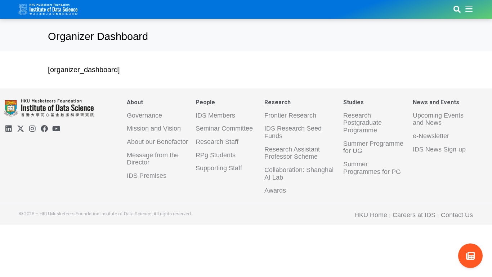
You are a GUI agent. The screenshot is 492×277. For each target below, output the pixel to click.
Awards (275, 190)
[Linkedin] (9, 129)
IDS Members (215, 115)
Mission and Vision (154, 128)
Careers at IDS (414, 215)
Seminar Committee (224, 128)
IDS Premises (146, 175)
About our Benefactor (157, 141)
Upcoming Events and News (438, 119)
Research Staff (217, 141)
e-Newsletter (431, 136)
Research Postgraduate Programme (362, 123)
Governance (144, 115)
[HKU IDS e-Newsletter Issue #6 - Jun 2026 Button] (470, 255)
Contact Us (457, 215)
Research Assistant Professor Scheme (292, 153)
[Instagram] (32, 129)
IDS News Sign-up (439, 149)
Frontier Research (290, 115)
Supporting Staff (219, 168)
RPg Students (216, 155)
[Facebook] (44, 129)
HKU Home (370, 215)
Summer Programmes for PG (372, 168)
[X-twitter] (20, 129)
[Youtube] (56, 129)
